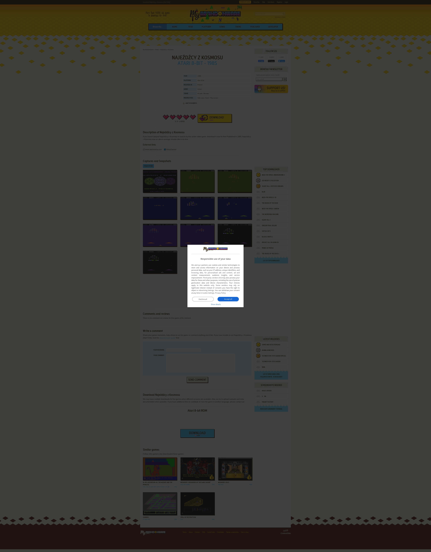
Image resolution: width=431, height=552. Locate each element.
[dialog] (215, 276)
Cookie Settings (208, 293)
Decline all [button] (203, 299)
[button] (215, 304)
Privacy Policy (220, 293)
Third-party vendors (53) (212, 278)
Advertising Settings (206, 290)
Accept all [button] (228, 299)
